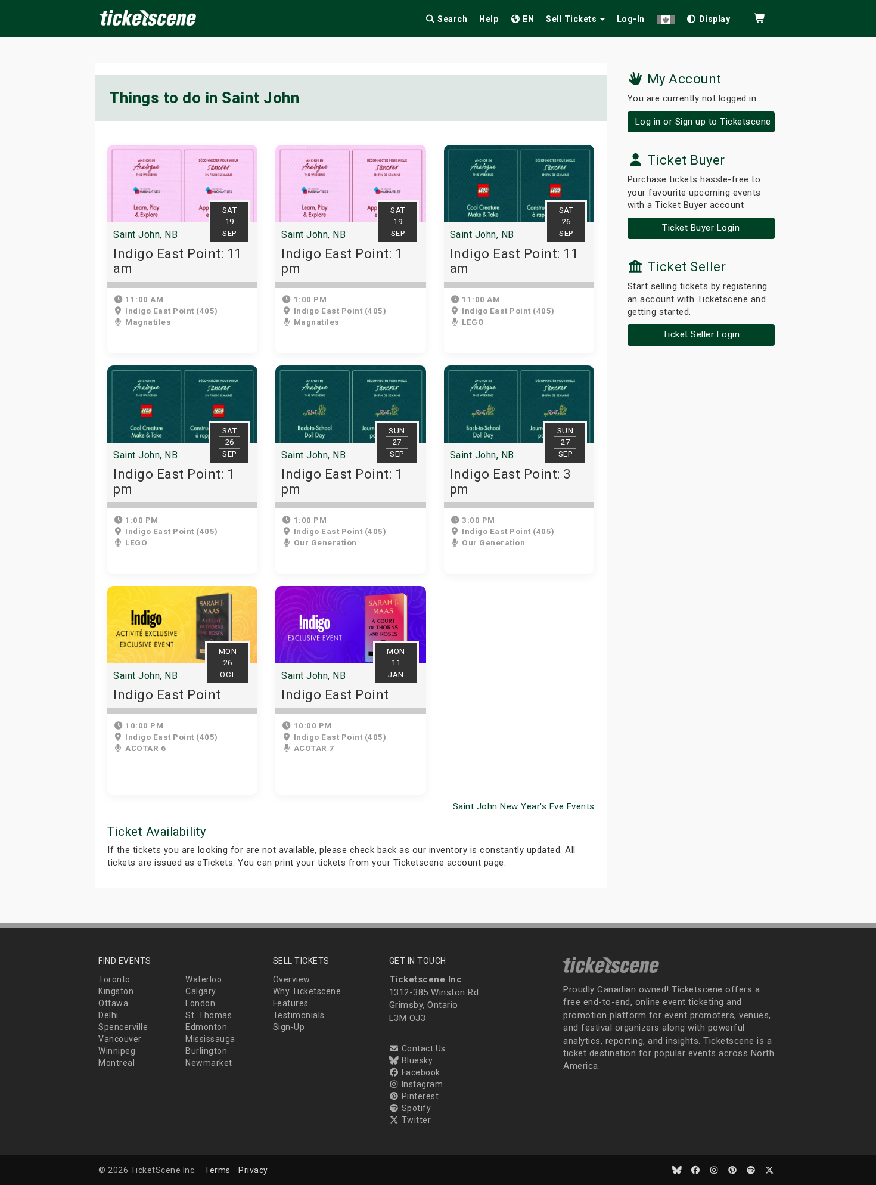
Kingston (115, 991)
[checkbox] (709, 17)
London (200, 1003)
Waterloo (203, 979)
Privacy (253, 1170)
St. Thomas (208, 1015)
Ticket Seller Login (701, 334)
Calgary (200, 991)
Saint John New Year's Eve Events (524, 806)
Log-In (631, 19)
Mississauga (210, 1039)
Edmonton (206, 1027)
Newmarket (208, 1063)
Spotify (415, 1108)
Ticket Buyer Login (701, 227)
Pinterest (419, 1096)
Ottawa (113, 1003)
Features (291, 1003)
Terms (217, 1170)
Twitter (415, 1120)
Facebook (419, 1072)
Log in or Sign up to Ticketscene (703, 121)
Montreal (116, 1063)
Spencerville (123, 1027)
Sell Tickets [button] (572, 19)
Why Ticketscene (307, 991)
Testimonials (299, 1015)
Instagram (421, 1084)
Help (488, 19)
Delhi (108, 1015)
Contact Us (422, 1048)
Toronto (114, 979)
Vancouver (120, 1039)
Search (452, 19)
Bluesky (416, 1060)
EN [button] (528, 19)
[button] (666, 17)
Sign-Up (289, 1027)
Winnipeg (116, 1051)
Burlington (206, 1051)
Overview (291, 979)
